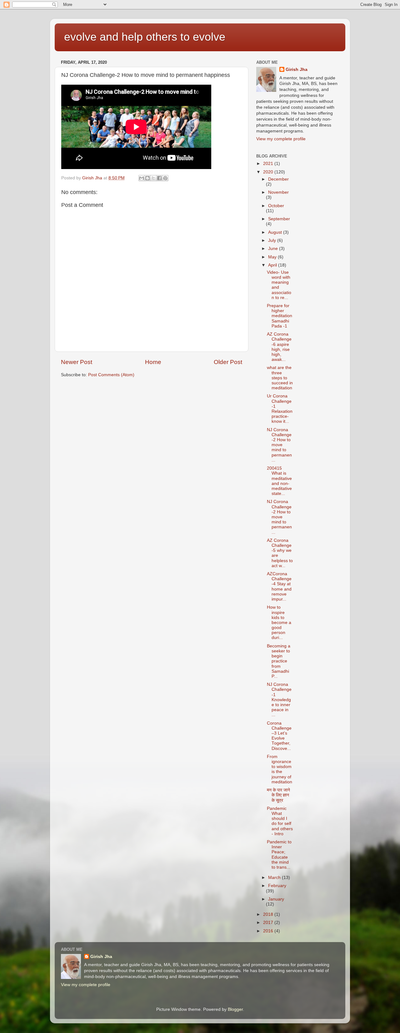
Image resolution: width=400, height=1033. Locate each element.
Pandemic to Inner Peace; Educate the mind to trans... (279, 855)
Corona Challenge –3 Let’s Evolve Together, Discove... (279, 736)
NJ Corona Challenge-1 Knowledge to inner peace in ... (279, 699)
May (273, 257)
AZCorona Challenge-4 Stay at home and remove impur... (279, 586)
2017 (268, 922)
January (276, 899)
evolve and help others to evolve (144, 36)
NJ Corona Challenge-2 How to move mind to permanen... (279, 444)
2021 (268, 163)
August (275, 232)
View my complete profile (281, 139)
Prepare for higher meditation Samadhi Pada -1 (279, 315)
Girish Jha (297, 69)
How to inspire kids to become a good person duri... (279, 622)
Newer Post (76, 362)
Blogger (235, 1009)
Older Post (228, 362)
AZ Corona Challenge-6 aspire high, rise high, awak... (279, 347)
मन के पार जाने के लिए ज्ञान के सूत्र (278, 795)
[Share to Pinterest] (165, 178)
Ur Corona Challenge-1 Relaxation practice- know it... (279, 409)
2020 (268, 172)
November (278, 192)
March (275, 877)
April (273, 265)
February (277, 885)
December (278, 179)
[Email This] (141, 178)
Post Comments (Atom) (111, 374)
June (273, 248)
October (276, 205)
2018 (268, 914)
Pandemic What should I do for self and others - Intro (280, 821)
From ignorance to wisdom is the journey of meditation (279, 769)
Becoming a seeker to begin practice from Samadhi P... (278, 661)
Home (153, 362)
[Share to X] (153, 178)
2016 (268, 931)
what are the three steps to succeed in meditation (280, 377)
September (279, 219)
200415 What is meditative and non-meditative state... (279, 481)
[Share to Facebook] (159, 178)
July (272, 240)
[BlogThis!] (147, 178)
